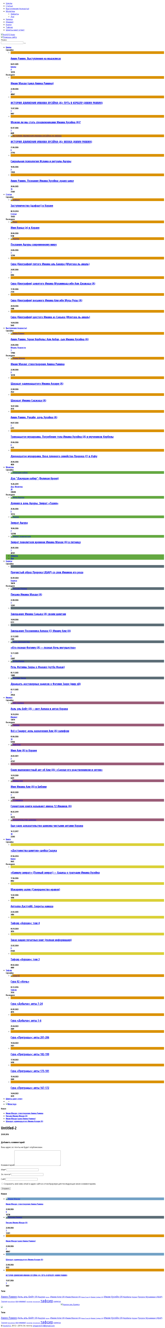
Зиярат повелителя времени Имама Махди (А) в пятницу (46, 542)
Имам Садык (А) (97, 1297)
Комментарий (7, 1165)
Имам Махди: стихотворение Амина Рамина (38, 364)
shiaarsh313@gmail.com (44, 1325)
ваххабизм (11, 1301)
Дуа (12, 16)
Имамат (10, 22)
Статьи (9, 6)
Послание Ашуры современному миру (34, 244)
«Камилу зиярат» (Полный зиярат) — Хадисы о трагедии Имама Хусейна (55, 872)
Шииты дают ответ (15, 30)
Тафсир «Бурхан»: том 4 (25, 923)
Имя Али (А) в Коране (24, 750)
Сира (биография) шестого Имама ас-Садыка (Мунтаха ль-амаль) (50, 317)
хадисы (57, 1301)
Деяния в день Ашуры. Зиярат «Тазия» (34, 503)
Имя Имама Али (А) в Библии (29, 787)
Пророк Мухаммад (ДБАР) (150, 1297)
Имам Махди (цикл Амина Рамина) (32, 83)
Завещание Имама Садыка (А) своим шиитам (38, 614)
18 (11, 834)
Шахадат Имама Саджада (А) (28, 400)
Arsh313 (7, 1325)
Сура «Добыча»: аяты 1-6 (26, 1020)
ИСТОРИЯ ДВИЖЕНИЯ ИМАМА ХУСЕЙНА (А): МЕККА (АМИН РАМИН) (51, 142)
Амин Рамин (9, 1296)
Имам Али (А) (57, 1296)
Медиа (13, 347)
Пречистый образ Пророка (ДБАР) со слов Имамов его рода (47, 572)
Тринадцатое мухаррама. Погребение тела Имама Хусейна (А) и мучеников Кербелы (62, 437)
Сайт (3, 1179)
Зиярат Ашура (19, 523)
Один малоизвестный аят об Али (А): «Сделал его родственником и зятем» (57, 770)
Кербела (127, 1296)
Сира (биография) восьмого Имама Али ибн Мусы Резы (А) (46, 300)
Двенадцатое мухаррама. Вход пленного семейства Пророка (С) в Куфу (54, 456)
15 (11, 189)
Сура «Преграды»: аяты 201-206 (30, 1037)
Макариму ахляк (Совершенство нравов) (35, 889)
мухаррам (36, 1301)
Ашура (41, 1296)
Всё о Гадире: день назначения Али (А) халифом (40, 731)
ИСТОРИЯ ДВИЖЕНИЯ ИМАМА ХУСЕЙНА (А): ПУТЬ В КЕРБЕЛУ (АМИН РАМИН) (57, 103)
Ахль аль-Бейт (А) (27, 1296)
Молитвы (10, 11)
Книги (8, 24)
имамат (22, 1301)
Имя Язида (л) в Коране (25, 228)
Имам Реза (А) (85, 1297)
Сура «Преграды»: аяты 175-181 (30, 1071)
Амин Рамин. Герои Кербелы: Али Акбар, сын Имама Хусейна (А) (50, 339)
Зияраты (15, 14)
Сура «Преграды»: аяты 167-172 (30, 1088)
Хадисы (9, 19)
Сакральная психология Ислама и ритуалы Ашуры (41, 161)
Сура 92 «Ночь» (20, 981)
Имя (3, 1169)
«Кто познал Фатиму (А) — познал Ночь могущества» (43, 647)
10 (11, 739)
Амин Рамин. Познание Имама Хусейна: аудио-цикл (42, 181)
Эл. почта (6, 1174)
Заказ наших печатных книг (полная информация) (41, 940)
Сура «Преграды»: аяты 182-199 (30, 1054)
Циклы (9, 3)
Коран (134, 1297)
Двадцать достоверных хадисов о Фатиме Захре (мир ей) (46, 684)
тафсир (46, 1300)
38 (11, 489)
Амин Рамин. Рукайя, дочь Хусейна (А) (34, 417)
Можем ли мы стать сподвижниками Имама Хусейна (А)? (46, 122)
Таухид (4, 1301)
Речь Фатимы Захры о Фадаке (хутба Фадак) (38, 667)
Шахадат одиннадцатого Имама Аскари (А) (37, 383)
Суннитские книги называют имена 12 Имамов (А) (41, 806)
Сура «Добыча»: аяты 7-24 (27, 1004)
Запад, (47, 1297)
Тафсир (9, 27)
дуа (16, 1301)
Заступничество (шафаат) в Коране (32, 205)
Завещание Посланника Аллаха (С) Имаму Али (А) (41, 631)
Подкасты (21, 347)
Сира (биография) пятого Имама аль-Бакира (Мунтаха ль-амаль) (50, 264)
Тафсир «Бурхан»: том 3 (25, 959)
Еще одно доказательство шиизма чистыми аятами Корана (47, 826)
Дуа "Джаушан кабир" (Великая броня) (35, 478)
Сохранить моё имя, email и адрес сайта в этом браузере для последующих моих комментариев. (50, 1183)
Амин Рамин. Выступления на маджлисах (36, 58)
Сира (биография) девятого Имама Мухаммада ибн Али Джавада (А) (53, 283)
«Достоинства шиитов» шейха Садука (34, 850)
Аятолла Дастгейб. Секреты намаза (32, 906)
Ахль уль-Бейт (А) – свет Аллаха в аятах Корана (39, 709)
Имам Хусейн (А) (113, 1296)
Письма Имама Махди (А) (26, 594)
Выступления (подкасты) (17, 8)
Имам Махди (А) (73, 1296)
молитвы (29, 1301)
